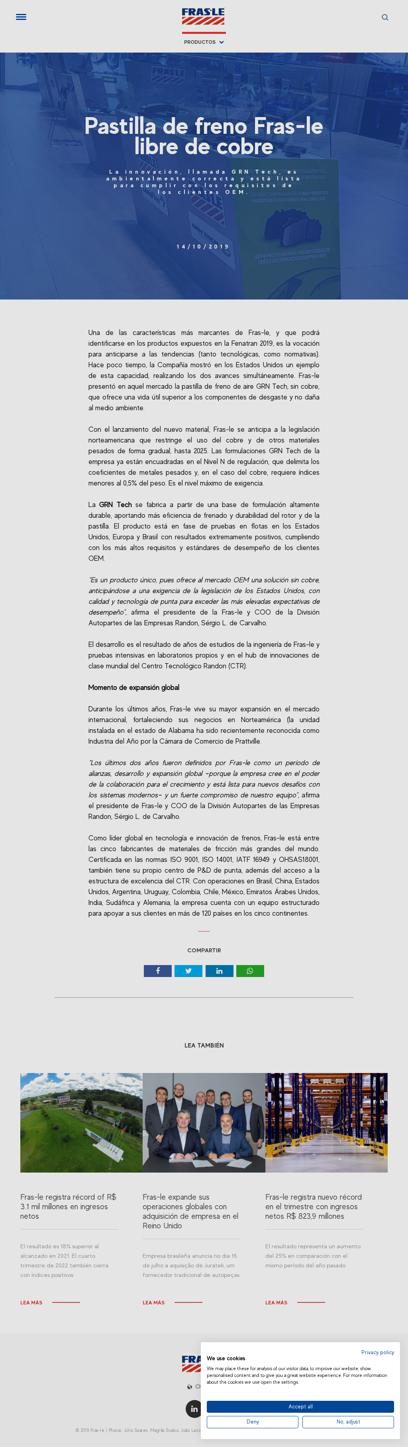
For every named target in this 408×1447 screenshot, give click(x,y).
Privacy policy (377, 1352)
